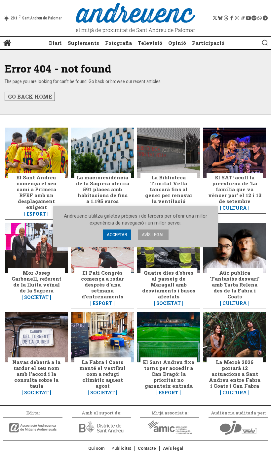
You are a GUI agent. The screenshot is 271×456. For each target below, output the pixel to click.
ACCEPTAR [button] (117, 234)
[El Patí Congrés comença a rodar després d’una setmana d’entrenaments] (102, 248)
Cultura (234, 208)
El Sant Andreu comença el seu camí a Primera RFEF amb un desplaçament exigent (37, 192)
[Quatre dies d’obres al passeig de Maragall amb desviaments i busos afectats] (168, 248)
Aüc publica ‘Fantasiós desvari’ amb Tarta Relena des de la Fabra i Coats (234, 284)
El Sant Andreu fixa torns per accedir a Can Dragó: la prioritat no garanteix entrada (168, 374)
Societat (36, 297)
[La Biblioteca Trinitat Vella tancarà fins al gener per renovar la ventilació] (168, 153)
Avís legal (173, 448)
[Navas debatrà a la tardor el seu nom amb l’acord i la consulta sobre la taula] (36, 337)
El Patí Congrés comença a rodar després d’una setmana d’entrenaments (102, 284)
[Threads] (225, 18)
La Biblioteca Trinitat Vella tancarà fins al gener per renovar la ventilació (168, 189)
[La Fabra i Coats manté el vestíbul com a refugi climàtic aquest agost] (102, 337)
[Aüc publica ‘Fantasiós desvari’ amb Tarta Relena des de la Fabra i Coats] (234, 248)
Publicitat (121, 448)
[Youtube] (248, 18)
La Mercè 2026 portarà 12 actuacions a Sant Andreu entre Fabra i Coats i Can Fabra (234, 374)
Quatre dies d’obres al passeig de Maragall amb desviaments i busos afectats (168, 284)
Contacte (147, 448)
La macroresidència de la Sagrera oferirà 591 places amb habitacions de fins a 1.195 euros (102, 189)
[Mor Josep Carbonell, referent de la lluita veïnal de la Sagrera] (36, 248)
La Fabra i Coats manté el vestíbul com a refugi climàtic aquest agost (102, 374)
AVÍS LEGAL (153, 234)
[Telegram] (265, 18)
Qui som (96, 448)
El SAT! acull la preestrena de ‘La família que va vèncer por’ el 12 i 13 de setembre (234, 189)
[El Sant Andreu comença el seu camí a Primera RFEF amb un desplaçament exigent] (36, 153)
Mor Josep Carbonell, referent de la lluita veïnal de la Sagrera (36, 281)
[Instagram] (237, 18)
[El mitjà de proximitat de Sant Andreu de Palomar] (135, 18)
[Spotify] (254, 18)
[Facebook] (231, 18)
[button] (264, 42)
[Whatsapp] (259, 18)
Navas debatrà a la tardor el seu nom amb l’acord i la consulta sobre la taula (36, 374)
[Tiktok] (242, 18)
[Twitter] (214, 18)
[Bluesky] (220, 18)
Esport (36, 214)
